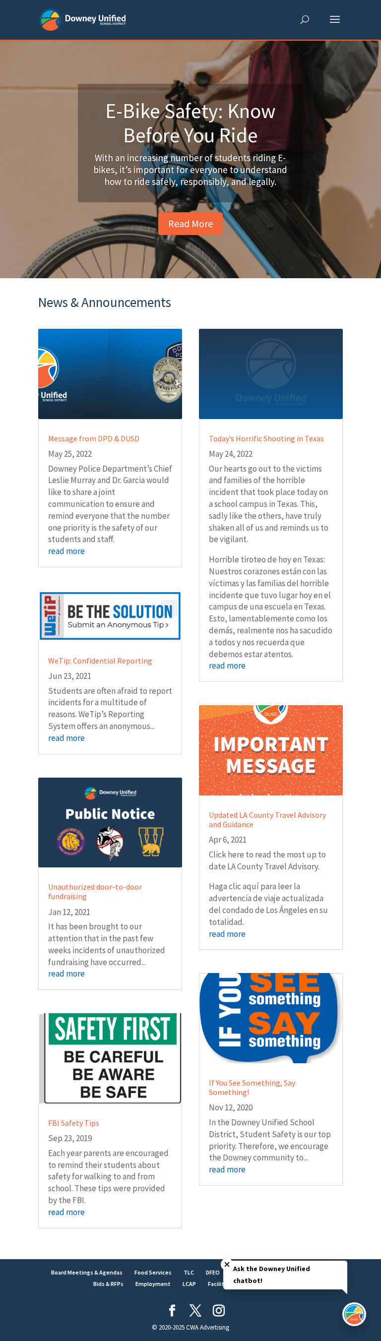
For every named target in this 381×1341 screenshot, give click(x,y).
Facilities (220, 1283)
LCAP (189, 1283)
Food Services (153, 1272)
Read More (190, 223)
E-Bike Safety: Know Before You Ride (190, 123)
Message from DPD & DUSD (93, 438)
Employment (153, 1283)
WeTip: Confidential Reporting (100, 661)
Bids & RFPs (108, 1283)
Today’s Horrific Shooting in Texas (266, 438)
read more (66, 551)
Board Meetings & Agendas (87, 1272)
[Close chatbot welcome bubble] (227, 1264)
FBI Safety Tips (73, 1123)
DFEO (213, 1272)
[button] (335, 26)
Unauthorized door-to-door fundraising (95, 891)
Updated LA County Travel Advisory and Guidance (267, 819)
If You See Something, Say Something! (252, 1087)
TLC (189, 1272)
